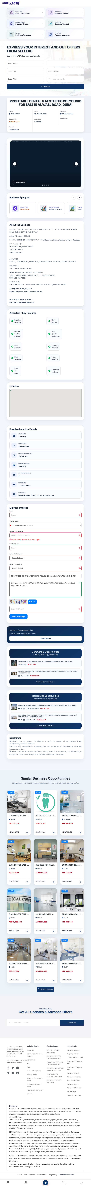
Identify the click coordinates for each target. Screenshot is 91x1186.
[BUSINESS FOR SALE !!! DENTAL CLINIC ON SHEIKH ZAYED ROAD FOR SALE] (72, 949)
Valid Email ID (13, 544)
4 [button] (48, 184)
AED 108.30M (35, 676)
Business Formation (74, 1077)
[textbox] (45, 525)
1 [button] (42, 184)
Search (46, 86)
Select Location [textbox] (53, 71)
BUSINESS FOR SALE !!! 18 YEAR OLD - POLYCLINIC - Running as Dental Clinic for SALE (45, 816)
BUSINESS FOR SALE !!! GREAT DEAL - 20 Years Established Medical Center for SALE (72, 865)
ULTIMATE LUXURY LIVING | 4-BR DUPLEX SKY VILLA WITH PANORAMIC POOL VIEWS (47, 705)
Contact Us (31, 1060)
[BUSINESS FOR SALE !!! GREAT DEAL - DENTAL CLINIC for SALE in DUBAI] (19, 801)
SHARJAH (67, 819)
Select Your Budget (15, 564)
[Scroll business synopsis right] (79, 197)
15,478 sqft (24, 676)
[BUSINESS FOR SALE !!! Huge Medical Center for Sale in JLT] (19, 900)
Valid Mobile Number (16, 531)
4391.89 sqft (34, 708)
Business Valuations (74, 1088)
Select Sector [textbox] (13, 63)
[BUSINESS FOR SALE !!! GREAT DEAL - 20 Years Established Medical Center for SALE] (72, 850)
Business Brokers (73, 1073)
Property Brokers (73, 1054)
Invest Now (45, 638)
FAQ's (29, 1067)
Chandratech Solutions (65, 1175)
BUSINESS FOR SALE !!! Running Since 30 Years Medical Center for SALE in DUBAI (19, 865)
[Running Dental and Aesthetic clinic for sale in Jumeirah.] (45, 900)
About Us (30, 1050)
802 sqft (23, 664)
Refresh (32, 602)
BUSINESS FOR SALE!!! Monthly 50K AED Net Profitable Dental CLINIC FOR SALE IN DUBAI (45, 963)
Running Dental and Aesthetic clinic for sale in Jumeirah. (45, 914)
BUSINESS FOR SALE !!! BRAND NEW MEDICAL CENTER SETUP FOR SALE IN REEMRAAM (45, 865)
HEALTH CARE (42, 114)
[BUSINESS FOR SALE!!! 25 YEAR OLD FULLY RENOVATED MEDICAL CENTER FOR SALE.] (19, 949)
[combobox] (25, 63)
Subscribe (72, 1023)
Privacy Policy (32, 1074)
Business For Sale (73, 1050)
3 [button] (46, 184)
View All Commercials (44, 682)
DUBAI (13, 819)
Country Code (13, 521)
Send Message (18, 616)
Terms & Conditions (34, 1071)
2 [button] (44, 184)
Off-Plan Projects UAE (75, 1057)
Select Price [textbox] (12, 79)
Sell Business (71, 1091)
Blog (28, 1063)
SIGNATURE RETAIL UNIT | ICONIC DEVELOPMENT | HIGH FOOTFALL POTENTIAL (45, 661)
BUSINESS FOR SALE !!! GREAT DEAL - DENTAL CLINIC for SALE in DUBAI (19, 816)
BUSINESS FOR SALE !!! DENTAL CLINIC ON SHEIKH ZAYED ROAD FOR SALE (72, 963)
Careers (30, 1094)
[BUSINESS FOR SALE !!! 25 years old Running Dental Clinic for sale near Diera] (72, 900)
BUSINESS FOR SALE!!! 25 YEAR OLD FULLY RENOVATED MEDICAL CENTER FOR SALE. (19, 963)
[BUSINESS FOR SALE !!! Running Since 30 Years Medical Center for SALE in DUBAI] (19, 850)
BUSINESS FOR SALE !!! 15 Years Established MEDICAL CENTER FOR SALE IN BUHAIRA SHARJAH (72, 816)
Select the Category (15, 554)
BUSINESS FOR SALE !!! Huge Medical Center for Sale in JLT (19, 914)
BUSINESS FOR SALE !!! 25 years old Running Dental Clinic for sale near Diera (72, 914)
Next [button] (76, 164)
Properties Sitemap (74, 1095)
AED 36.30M (41, 720)
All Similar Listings (45, 989)
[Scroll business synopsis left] (74, 197)
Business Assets (72, 1084)
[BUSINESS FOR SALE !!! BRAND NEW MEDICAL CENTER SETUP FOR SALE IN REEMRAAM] (45, 850)
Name (11, 511)
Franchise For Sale (73, 1080)
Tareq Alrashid (14, 129)
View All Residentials (45, 726)
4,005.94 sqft (30, 720)
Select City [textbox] (12, 71)
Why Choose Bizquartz (35, 1090)
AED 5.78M (32, 664)
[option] (45, 163)
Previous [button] (14, 164)
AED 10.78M (44, 708)
